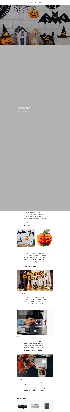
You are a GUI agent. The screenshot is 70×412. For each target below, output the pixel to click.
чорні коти (32, 292)
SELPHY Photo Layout (28, 391)
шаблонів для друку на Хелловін (26, 247)
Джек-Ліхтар (40, 247)
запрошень (35, 383)
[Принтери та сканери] (38, 2)
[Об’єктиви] (33, 2)
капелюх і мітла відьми (22, 293)
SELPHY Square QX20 (33, 256)
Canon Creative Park (29, 261)
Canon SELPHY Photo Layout (19, 379)
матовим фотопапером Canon (40, 297)
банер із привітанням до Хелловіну (32, 262)
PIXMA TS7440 (41, 216)
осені (34, 255)
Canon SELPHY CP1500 (29, 218)
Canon (27, 342)
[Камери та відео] (30, 2)
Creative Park (18, 247)
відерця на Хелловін (28, 387)
